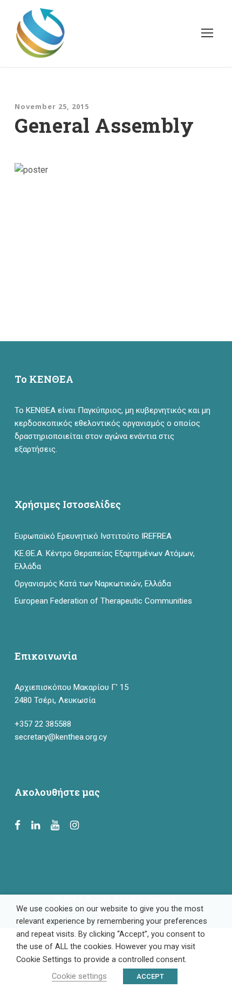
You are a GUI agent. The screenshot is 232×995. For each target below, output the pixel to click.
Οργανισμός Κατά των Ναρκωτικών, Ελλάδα (93, 583)
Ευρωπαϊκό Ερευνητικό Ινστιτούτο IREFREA (93, 536)
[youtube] (55, 825)
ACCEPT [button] (150, 976)
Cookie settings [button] (79, 976)
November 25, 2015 (52, 106)
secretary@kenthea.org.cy (61, 737)
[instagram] (74, 825)
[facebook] (18, 825)
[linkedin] (35, 825)
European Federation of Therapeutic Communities (103, 601)
